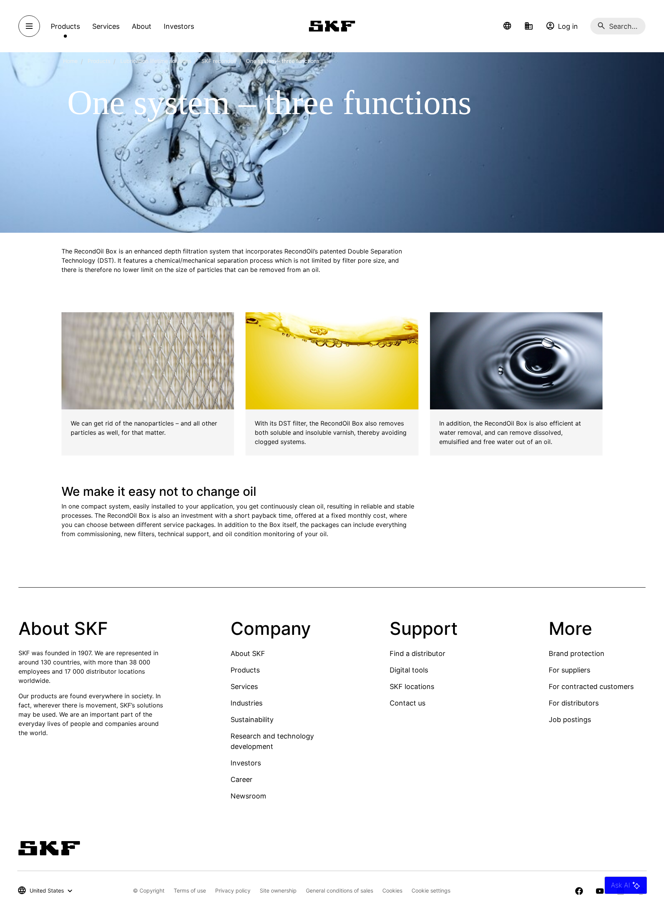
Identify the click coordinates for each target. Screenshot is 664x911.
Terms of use (190, 890)
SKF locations (412, 686)
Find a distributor (417, 653)
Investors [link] (179, 26)
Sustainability (252, 720)
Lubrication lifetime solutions (155, 61)
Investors (246, 763)
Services (244, 686)
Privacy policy (233, 890)
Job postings (570, 720)
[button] (507, 26)
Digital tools (409, 670)
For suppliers (569, 670)
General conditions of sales (339, 890)
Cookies (392, 890)
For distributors (574, 703)
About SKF (248, 653)
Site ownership (278, 890)
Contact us (407, 703)
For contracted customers (591, 686)
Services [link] (106, 26)
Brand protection (576, 653)
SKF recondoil (218, 61)
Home (70, 61)
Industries (246, 703)
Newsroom (248, 796)
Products (99, 61)
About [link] (141, 26)
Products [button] (65, 26)
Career (241, 779)
